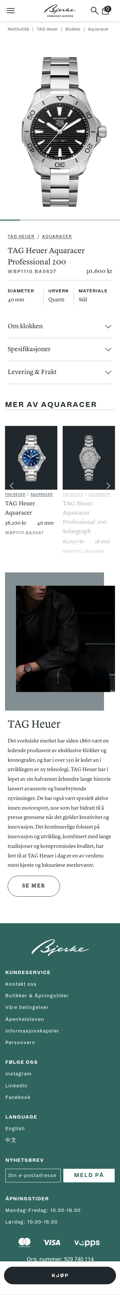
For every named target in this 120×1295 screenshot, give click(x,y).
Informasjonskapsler (32, 1031)
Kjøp (60, 1275)
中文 (11, 1140)
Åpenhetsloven (24, 1019)
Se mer (33, 886)
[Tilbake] (11, 485)
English (15, 1128)
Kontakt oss (21, 984)
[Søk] (95, 11)
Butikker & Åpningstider (37, 995)
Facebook (18, 1097)
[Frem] (108, 485)
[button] (60, 327)
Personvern (20, 1042)
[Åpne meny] (10, 10)
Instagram (18, 1073)
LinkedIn (16, 1085)
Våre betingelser (27, 1007)
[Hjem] (60, 11)
